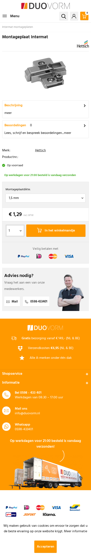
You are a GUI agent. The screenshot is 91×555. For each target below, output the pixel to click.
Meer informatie (75, 531)
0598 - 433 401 (30, 393)
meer (8, 113)
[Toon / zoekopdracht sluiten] (63, 16)
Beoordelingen (15, 125)
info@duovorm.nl (27, 413)
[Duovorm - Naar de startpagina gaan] (45, 6)
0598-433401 (38, 301)
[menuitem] (11, 16)
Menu (14, 16)
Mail (15, 301)
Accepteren (45, 546)
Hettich (40, 150)
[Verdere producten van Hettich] (83, 44)
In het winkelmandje (59, 230)
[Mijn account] (74, 16)
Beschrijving (13, 105)
